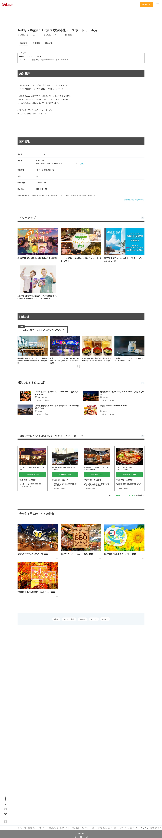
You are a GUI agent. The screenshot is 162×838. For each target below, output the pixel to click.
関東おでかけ (32, 828)
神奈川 (83, 619)
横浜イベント (86, 828)
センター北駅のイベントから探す (124, 828)
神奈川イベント (64, 828)
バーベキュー (118, 495)
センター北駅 (69, 619)
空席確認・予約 (32, 474)
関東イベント (43, 828)
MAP (82, 163)
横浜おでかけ (76, 828)
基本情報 (24, 141)
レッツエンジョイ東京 (19, 828)
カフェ (105, 619)
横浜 (56, 619)
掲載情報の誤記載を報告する (134, 199)
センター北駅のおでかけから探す (102, 828)
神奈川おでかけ (53, 828)
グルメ (94, 619)
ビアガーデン (130, 495)
